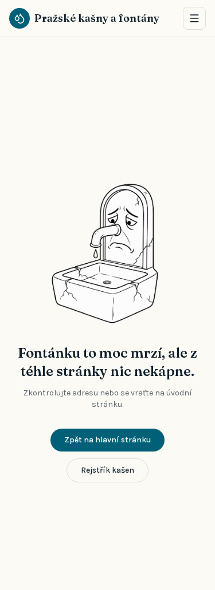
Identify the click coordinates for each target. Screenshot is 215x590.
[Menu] (194, 18)
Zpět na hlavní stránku (107, 440)
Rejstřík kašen (107, 470)
